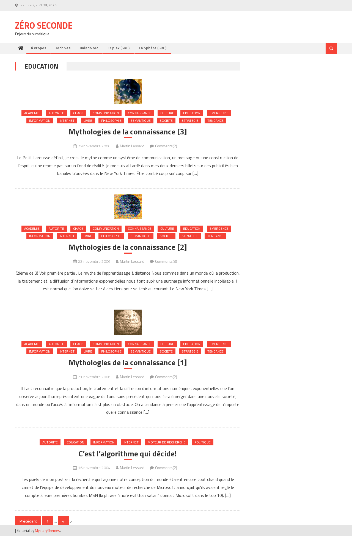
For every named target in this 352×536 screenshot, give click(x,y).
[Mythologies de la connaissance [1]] (127, 322)
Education (191, 113)
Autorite (56, 113)
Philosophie (111, 120)
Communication (106, 113)
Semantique (141, 120)
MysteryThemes (47, 530)
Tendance (215, 120)
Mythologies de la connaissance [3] (128, 132)
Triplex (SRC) (119, 48)
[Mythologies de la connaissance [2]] (127, 206)
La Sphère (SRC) (152, 48)
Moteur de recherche (166, 442)
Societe (166, 120)
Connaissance (139, 113)
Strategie (190, 120)
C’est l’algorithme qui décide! (128, 454)
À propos (38, 48)
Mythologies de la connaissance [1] (128, 362)
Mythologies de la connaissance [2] (128, 247)
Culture (167, 113)
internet (67, 120)
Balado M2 (89, 48)
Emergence (219, 113)
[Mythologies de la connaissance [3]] (127, 91)
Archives (63, 48)
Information (39, 120)
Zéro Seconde (44, 25)
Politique (202, 442)
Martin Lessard (132, 146)
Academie (32, 113)
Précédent (28, 521)
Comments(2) (166, 146)
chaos (78, 113)
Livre (88, 120)
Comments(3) (166, 261)
